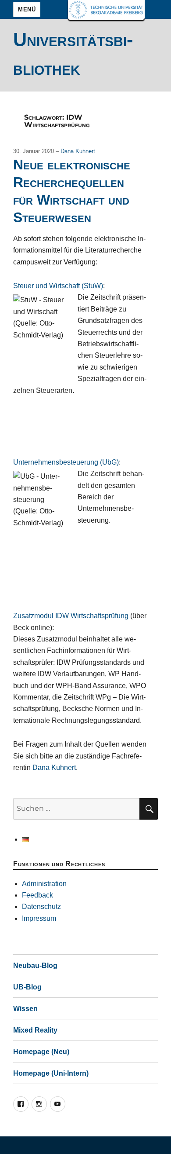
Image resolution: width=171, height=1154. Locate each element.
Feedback (37, 895)
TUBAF (106, 10)
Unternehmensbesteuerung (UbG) (66, 462)
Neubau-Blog (35, 965)
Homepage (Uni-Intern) (51, 1073)
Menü (27, 9)
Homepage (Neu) (41, 1051)
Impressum (39, 918)
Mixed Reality (35, 1030)
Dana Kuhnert (78, 151)
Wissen (25, 1008)
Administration (44, 883)
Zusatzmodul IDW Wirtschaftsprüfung (70, 615)
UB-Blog (27, 987)
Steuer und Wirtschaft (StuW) (58, 285)
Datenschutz (41, 906)
